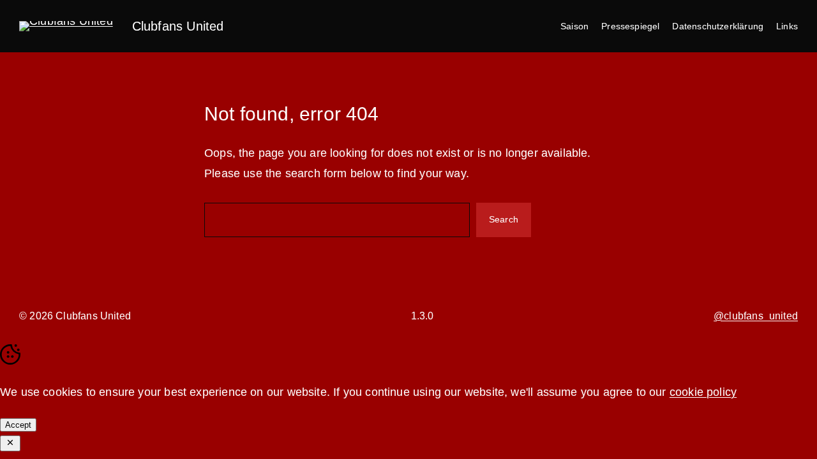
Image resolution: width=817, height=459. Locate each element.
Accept (18, 425)
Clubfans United (178, 26)
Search (503, 219)
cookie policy (703, 392)
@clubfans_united (756, 315)
